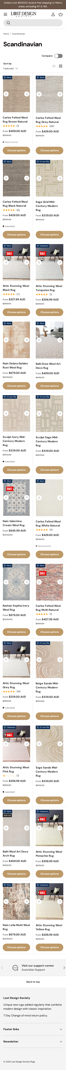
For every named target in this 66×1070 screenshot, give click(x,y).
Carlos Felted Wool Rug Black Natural (15, 204)
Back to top (33, 981)
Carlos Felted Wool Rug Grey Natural (48, 120)
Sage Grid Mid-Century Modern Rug (47, 206)
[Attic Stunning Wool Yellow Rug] (49, 901)
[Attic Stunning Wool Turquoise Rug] (49, 262)
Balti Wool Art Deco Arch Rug (15, 853)
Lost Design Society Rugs (23, 1061)
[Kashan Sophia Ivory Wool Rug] (16, 582)
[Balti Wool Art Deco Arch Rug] (16, 828)
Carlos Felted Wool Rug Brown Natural (15, 119)
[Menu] (5, 14)
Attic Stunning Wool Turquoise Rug (49, 288)
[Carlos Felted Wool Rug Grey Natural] (49, 94)
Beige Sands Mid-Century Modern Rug (47, 687)
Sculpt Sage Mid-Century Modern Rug (47, 441)
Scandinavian (18, 33)
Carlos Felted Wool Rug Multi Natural (48, 608)
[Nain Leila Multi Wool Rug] (16, 901)
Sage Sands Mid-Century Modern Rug (47, 771)
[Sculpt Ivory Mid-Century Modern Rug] (16, 413)
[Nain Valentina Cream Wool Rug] (16, 497)
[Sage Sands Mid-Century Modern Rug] (49, 744)
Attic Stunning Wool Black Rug (16, 288)
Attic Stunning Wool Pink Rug (16, 769)
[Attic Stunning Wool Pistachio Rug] (49, 828)
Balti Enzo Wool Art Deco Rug (48, 366)
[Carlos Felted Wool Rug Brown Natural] (16, 94)
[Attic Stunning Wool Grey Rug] (16, 659)
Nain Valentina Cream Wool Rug (14, 523)
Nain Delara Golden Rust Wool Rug (15, 365)
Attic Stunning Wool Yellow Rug (49, 927)
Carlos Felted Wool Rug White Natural (48, 523)
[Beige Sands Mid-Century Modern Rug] (49, 659)
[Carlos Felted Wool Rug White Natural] (49, 497)
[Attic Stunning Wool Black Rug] (16, 262)
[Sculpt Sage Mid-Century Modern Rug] (49, 413)
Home (6, 33)
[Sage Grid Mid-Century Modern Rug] (49, 178)
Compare (47, 55)
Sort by (7, 63)
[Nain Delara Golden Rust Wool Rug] (16, 340)
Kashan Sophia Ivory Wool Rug (16, 607)
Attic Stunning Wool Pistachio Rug (49, 854)
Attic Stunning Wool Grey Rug (16, 685)
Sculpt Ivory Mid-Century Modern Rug (14, 441)
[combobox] (33, 22)
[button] (60, 14)
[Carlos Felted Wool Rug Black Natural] (16, 178)
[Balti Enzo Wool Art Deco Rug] (49, 340)
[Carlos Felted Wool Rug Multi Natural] (49, 582)
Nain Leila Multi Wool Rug (16, 927)
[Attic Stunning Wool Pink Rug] (16, 744)
